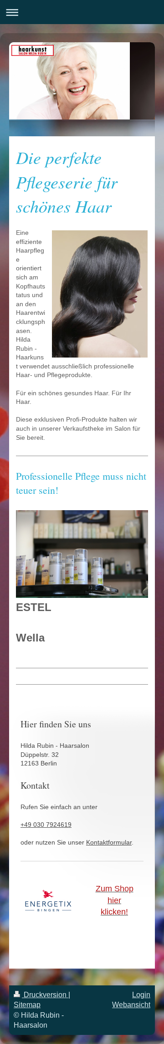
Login (141, 995)
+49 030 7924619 (46, 824)
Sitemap (27, 1005)
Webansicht (131, 1005)
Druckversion (45, 995)
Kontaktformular (109, 842)
